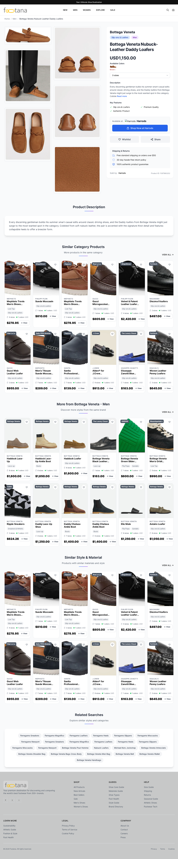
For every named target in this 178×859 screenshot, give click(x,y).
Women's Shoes (81, 806)
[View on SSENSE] (141, 450)
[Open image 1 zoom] (28, 35)
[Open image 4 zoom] (77, 53)
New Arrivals (79, 791)
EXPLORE (100, 10)
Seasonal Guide (151, 799)
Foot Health (114, 799)
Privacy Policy (68, 825)
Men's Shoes (79, 802)
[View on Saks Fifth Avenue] (55, 362)
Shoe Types (114, 795)
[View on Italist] (26, 515)
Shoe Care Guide (116, 787)
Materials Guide (116, 791)
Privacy (154, 849)
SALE (112, 10)
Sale (76, 799)
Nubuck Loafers (101, 748)
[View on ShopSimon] (55, 292)
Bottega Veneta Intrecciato (153, 748)
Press (123, 837)
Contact (124, 829)
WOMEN (87, 10)
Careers (124, 833)
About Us (125, 825)
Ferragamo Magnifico (54, 735)
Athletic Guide (9, 829)
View (25, 323)
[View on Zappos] (26, 292)
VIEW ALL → (168, 254)
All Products (79, 787)
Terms (162, 849)
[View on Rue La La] (112, 292)
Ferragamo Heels (101, 735)
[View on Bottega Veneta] (26, 450)
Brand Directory (116, 806)
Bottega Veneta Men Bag (98, 754)
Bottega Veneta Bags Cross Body (66, 754)
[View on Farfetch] (169, 292)
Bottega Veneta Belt (125, 754)
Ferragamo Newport (30, 742)
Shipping (148, 791)
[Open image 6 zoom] (77, 169)
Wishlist (126, 139)
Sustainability (9, 825)
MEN (75, 10)
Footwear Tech (150, 806)
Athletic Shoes (150, 802)
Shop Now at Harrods (141, 128)
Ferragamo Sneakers (29, 735)
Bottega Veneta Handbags (89, 760)
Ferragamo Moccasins (148, 735)
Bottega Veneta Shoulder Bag (31, 754)
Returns (147, 795)
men (15, 19)
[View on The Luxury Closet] (141, 362)
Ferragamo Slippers (123, 735)
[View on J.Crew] (112, 362)
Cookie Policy (68, 833)
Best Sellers (79, 795)
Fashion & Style (10, 833)
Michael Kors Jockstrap (125, 748)
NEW (65, 10)
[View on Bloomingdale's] (169, 450)
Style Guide (114, 802)
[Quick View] (21, 292)
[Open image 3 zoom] (28, 134)
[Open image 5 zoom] (77, 111)
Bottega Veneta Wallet (149, 754)
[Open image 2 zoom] (28, 75)
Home (7, 19)
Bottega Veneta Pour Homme (75, 748)
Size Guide (149, 787)
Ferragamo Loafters (79, 735)
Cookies (171, 849)
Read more (122, 96)
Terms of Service (69, 829)
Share (157, 139)
